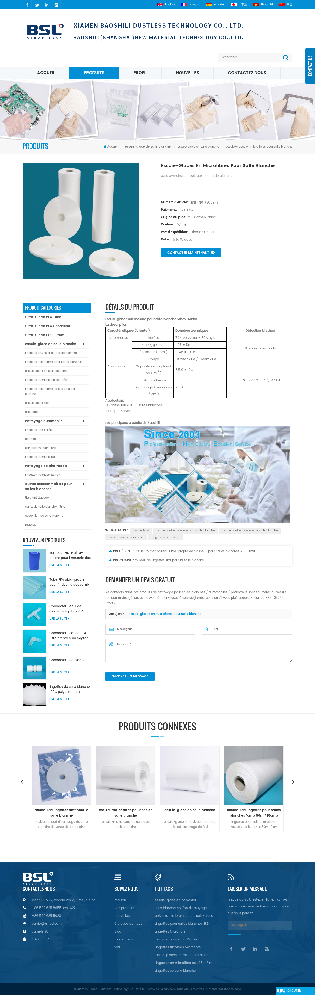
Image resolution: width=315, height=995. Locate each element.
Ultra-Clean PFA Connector (47, 326)
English (170, 4)
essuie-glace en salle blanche (46, 371)
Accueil (46, 72)
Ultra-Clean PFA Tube (43, 317)
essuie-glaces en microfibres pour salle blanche (165, 614)
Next (293, 781)
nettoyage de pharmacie (46, 466)
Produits (94, 72)
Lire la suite (58, 565)
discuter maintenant (296, 992)
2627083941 (41, 939)
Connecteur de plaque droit (67, 663)
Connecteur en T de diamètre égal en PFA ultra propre (66, 609)
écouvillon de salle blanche (44, 516)
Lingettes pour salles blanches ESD (182, 923)
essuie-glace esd (37, 403)
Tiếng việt (267, 4)
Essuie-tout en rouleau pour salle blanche (186, 530)
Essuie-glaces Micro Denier (176, 939)
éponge (30, 439)
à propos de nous (128, 923)
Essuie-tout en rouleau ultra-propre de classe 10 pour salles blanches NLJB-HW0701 (197, 551)
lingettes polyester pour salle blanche (51, 353)
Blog (117, 931)
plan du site (123, 939)
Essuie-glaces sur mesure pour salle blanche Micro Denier (151, 319)
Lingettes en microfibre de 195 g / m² (184, 962)
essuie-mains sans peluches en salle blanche (74, 812)
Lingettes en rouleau (165, 537)
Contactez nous (247, 72)
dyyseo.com (232, 989)
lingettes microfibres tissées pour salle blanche (51, 391)
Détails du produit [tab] (129, 307)
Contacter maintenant (188, 252)
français (194, 4)
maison (120, 900)
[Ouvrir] (310, 69)
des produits (124, 908)
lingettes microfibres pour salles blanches (53, 362)
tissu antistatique (37, 498)
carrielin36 (40, 931)
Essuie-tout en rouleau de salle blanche (250, 530)
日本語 (242, 4)
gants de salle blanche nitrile (45, 507)
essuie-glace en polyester (175, 900)
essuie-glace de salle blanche (148, 146)
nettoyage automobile (44, 421)
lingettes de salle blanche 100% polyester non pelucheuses (69, 689)
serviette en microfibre (40, 448)
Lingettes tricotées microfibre (178, 947)
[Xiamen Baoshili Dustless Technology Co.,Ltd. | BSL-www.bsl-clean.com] (145, 31)
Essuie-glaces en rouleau (126, 537)
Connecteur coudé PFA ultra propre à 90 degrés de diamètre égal (68, 636)
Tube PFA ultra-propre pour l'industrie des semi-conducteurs (69, 582)
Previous (22, 781)
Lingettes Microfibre (170, 931)
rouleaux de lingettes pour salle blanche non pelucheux (266, 812)
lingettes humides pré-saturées (46, 380)
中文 (289, 4)
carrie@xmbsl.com (47, 923)
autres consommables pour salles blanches (48, 486)
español (219, 4)
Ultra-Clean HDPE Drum (45, 335)
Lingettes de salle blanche (175, 970)
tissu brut (31, 412)
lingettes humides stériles (42, 475)
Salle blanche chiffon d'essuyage (181, 908)
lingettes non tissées (39, 430)
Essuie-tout (141, 530)
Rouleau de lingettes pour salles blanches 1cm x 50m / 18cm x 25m (202, 812)
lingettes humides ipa (40, 457)
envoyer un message (130, 676)
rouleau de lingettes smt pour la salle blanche (169, 560)
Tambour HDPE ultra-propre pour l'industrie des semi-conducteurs (70, 555)
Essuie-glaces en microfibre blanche (184, 955)
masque (30, 525)
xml (117, 947)
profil (140, 72)
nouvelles (187, 72)
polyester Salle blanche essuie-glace (184, 915)
